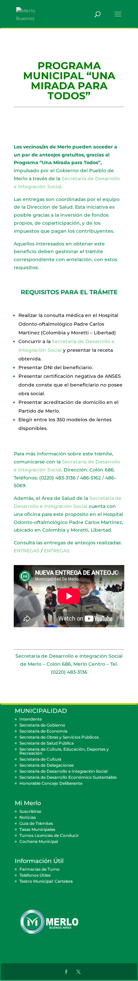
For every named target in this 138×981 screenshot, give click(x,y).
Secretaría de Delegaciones (46, 765)
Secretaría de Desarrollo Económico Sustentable (68, 777)
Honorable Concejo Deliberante (50, 783)
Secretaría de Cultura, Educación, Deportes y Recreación (64, 751)
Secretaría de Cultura (40, 759)
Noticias (27, 817)
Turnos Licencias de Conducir (49, 835)
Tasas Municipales (37, 829)
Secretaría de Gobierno (42, 725)
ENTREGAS (27, 551)
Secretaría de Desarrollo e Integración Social (63, 771)
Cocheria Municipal (38, 841)
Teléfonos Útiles (35, 875)
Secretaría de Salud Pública (46, 743)
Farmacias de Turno (39, 869)
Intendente (30, 719)
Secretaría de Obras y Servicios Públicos (59, 737)
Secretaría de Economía (43, 731)
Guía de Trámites (36, 823)
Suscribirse (30, 811)
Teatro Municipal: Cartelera (46, 881)
